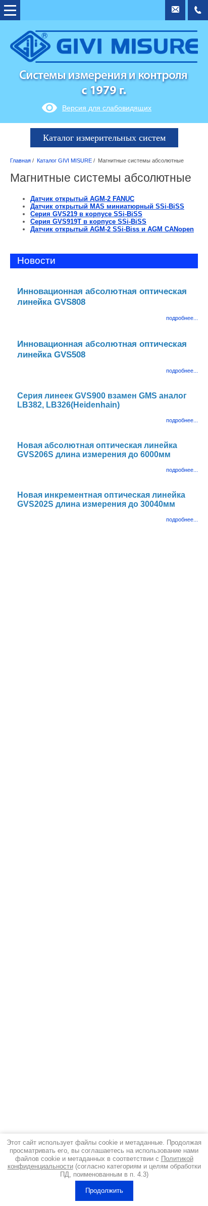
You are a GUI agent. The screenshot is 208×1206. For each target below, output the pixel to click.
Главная (20, 160)
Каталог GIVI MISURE (64, 160)
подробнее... (182, 318)
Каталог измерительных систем (104, 138)
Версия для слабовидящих (106, 108)
